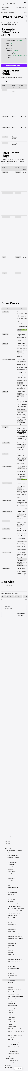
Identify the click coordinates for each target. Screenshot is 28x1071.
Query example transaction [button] (13, 65)
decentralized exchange (8, 24)
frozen (18, 346)
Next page (20, 615)
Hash (13, 91)
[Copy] (25, 39)
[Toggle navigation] (24, 3)
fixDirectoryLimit (22, 328)
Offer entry (8, 585)
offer (8, 23)
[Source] (24, 21)
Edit (25, 12)
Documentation (5, 7)
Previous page (8, 608)
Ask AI (19, 1068)
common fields (17, 77)
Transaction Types (19, 7)
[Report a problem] (23, 39)
